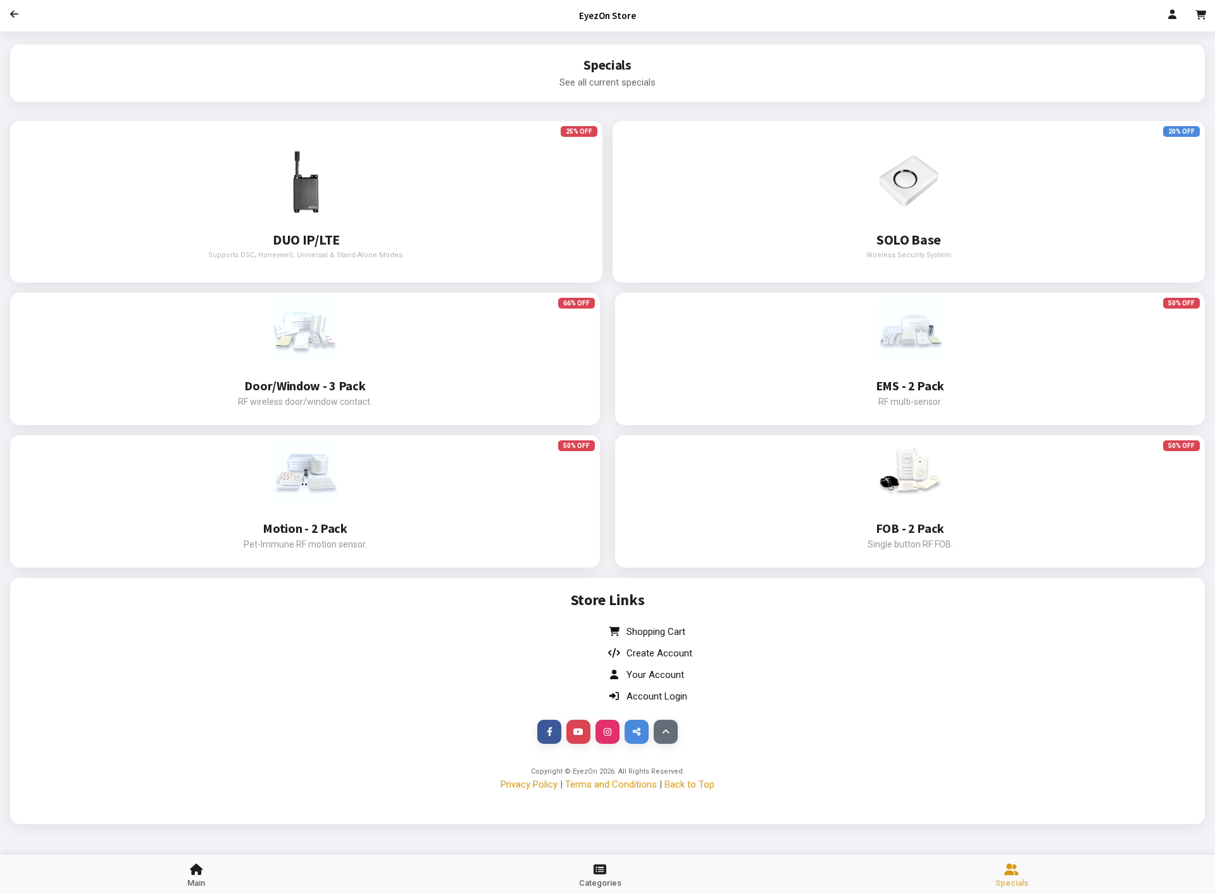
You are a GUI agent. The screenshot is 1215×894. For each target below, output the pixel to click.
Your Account (655, 674)
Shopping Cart (655, 631)
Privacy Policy (529, 784)
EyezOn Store (607, 16)
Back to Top (689, 784)
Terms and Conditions (611, 784)
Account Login (656, 696)
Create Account (659, 653)
